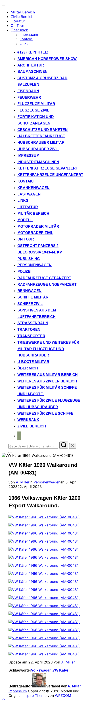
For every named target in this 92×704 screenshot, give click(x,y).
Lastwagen (29, 194)
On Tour (17, 25)
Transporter (31, 336)
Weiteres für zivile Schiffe (45, 413)
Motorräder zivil (35, 233)
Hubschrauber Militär (41, 142)
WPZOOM (63, 695)
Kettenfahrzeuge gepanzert (47, 168)
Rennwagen (29, 291)
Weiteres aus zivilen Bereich (47, 381)
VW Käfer (60, 670)
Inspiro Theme (34, 695)
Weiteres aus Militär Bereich (47, 375)
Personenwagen (34, 265)
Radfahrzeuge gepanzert (44, 278)
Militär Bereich (23, 12)
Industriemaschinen (38, 162)
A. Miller (22, 482)
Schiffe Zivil (30, 304)
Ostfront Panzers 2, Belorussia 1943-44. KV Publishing (39, 252)
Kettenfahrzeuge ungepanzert (50, 175)
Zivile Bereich (22, 16)
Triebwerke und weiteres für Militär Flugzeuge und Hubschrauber (48, 349)
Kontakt (26, 39)
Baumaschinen (32, 71)
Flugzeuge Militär (36, 104)
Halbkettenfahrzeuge (41, 136)
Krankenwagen (33, 188)
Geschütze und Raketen (42, 130)
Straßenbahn (32, 323)
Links (24, 43)
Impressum (29, 34)
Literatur (18, 21)
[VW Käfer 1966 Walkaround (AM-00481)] (44, 517)
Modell (25, 220)
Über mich (19, 30)
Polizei (24, 271)
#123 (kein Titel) (32, 52)
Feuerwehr (29, 97)
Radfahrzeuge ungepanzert (47, 284)
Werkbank (28, 420)
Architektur (30, 65)
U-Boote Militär (33, 362)
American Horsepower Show (47, 59)
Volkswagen (41, 670)
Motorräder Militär (38, 226)
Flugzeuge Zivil (33, 110)
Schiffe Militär (32, 297)
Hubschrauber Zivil (38, 149)
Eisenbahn (28, 91)
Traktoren (28, 329)
